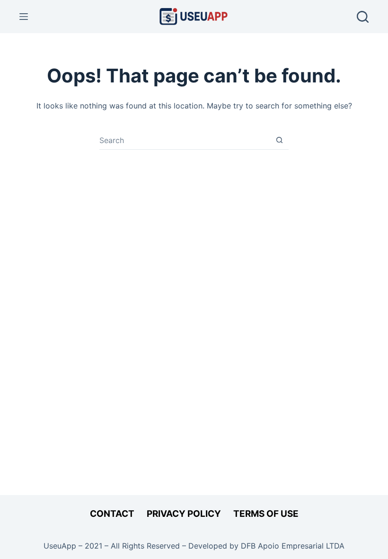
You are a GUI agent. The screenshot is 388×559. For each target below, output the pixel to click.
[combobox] (184, 140)
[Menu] (23, 16)
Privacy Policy (184, 513)
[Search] (363, 17)
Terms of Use (266, 513)
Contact (112, 513)
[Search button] (279, 140)
